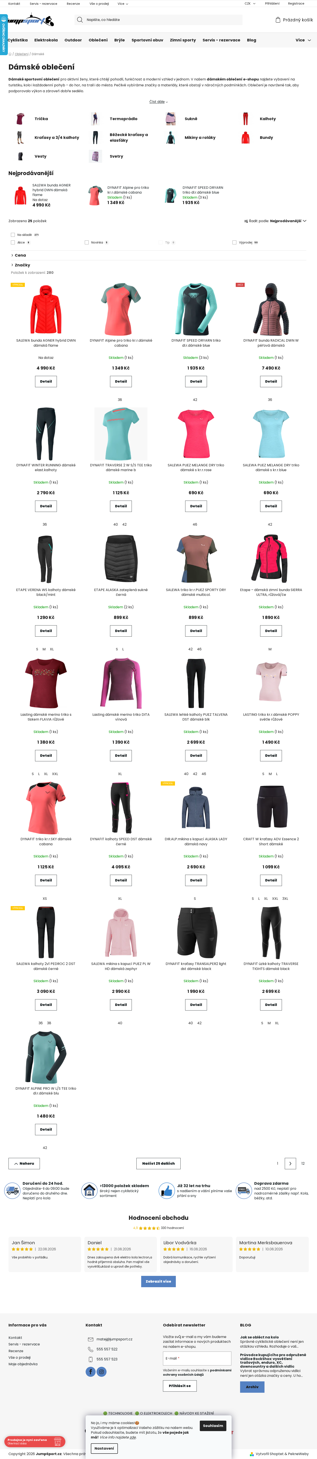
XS (45, 898)
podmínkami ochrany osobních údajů (197, 1372)
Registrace (296, 3)
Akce (23, 242)
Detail (46, 381)
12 (303, 1163)
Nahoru (27, 1163)
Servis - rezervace (43, 4)
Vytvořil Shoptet (270, 1454)
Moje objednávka (22, 1364)
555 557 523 (107, 1359)
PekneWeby (298, 1454)
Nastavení (104, 1448)
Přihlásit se (180, 1385)
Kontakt (14, 4)
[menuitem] (17, 40)
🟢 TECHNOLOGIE (118, 1413)
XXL (55, 773)
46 (195, 524)
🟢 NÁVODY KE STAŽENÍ (194, 1413)
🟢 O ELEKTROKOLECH (153, 1413)
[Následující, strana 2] (290, 1163)
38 (120, 399)
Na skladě (27, 235)
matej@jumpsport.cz (114, 1339)
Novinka (99, 242)
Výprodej (248, 242)
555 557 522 (107, 1349)
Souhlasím (213, 1425)
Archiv (252, 1386)
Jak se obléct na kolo (259, 1337)
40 (115, 524)
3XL (285, 898)
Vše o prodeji (99, 4)
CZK (248, 3)
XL (52, 649)
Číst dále (157, 101)
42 (195, 399)
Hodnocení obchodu (158, 1218)
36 (270, 399)
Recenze (73, 4)
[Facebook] (91, 1372)
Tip (169, 242)
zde (133, 1437)
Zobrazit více (158, 1281)
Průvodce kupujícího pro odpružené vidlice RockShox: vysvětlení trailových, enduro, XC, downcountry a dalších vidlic (273, 1360)
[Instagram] (102, 1372)
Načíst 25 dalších (158, 1163)
